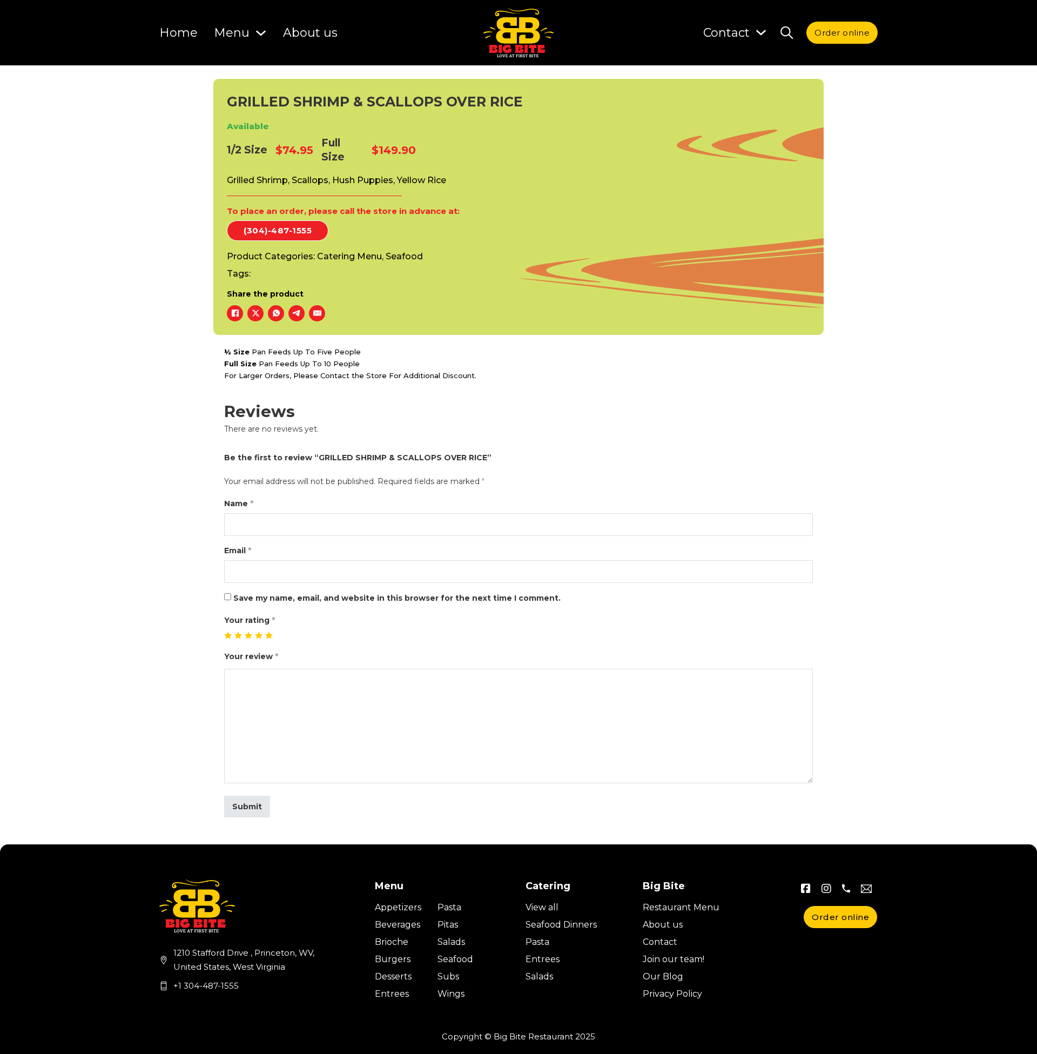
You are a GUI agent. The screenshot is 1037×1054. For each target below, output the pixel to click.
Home (178, 32)
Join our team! (673, 959)
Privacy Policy (672, 994)
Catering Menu (349, 256)
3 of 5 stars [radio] (249, 636)
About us (310, 32)
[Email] (317, 313)
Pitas (447, 924)
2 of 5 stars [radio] (238, 636)
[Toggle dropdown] (761, 32)
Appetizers (398, 907)
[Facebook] (235, 313)
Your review (251, 656)
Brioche (391, 942)
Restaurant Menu (681, 907)
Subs (448, 976)
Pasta (449, 907)
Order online (842, 33)
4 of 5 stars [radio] (259, 636)
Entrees (392, 994)
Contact (660, 942)
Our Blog (663, 976)
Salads (451, 942)
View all (542, 907)
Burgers (392, 959)
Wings (450, 994)
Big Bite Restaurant (533, 1036)
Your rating (249, 620)
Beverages (397, 924)
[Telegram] (296, 313)
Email (237, 550)
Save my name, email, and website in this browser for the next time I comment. (397, 598)
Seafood (404, 256)
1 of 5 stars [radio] (228, 636)
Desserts (393, 976)
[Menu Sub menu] (261, 33)
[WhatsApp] (276, 313)
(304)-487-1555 (278, 230)
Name (238, 503)
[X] (255, 313)
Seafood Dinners (561, 924)
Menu (232, 32)
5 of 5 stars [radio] (269, 636)
